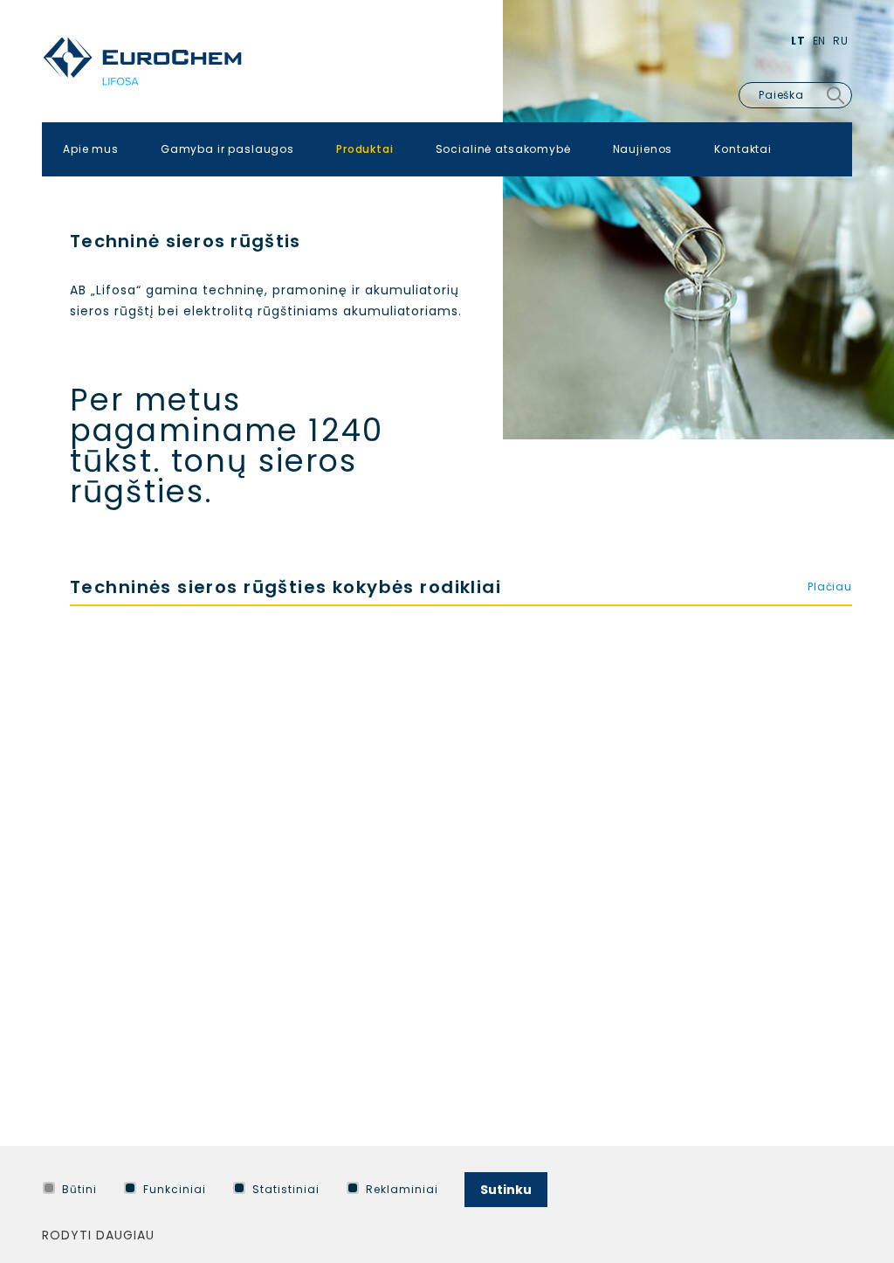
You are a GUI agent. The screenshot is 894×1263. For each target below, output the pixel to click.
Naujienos (643, 148)
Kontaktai (743, 148)
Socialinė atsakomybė (503, 148)
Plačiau (830, 586)
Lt (798, 40)
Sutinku (506, 1189)
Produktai (365, 148)
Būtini (79, 1189)
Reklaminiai (402, 1189)
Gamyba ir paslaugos (227, 148)
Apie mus (91, 148)
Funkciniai (174, 1189)
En (820, 40)
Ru (841, 40)
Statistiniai (286, 1189)
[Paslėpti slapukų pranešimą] (849, 1185)
